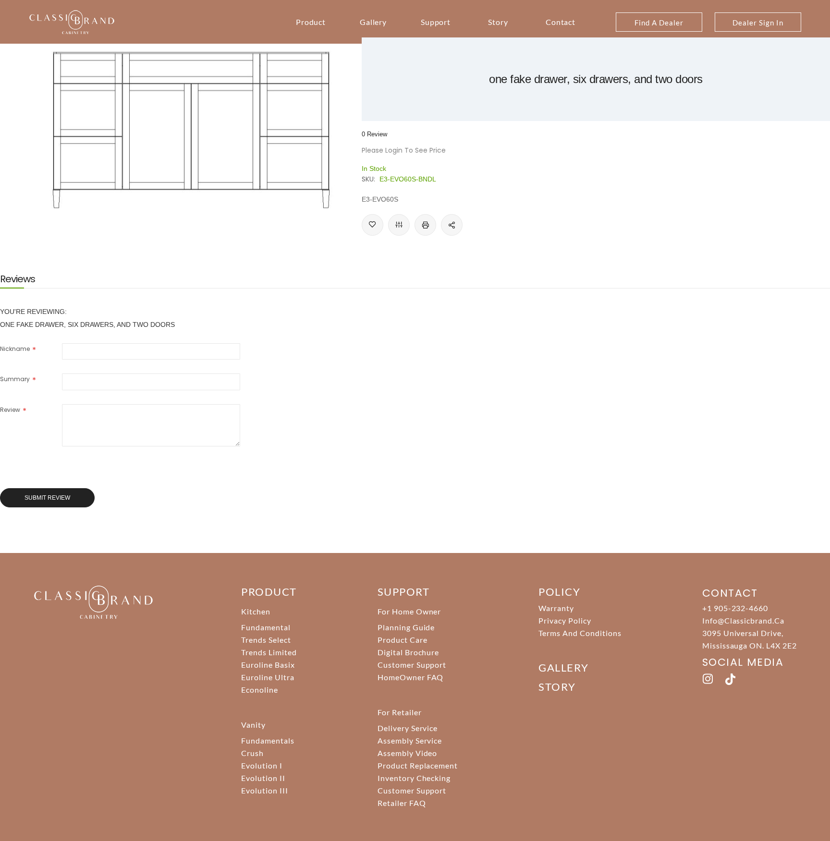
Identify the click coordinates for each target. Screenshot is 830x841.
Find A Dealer (659, 22)
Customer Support (412, 664)
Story (498, 21)
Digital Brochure (408, 652)
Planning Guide (406, 627)
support (403, 591)
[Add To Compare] (399, 225)
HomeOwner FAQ (410, 677)
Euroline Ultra (267, 677)
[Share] (452, 225)
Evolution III (264, 790)
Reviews (17, 279)
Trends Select (266, 639)
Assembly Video (407, 752)
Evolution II (263, 777)
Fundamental (266, 627)
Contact (561, 21)
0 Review (374, 134)
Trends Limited (268, 652)
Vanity (253, 724)
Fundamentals (267, 740)
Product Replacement (418, 765)
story (556, 686)
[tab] (17, 278)
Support (436, 21)
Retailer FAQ (402, 802)
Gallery (373, 21)
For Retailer (400, 712)
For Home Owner (409, 611)
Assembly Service (410, 740)
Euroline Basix (267, 664)
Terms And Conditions (579, 632)
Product (311, 21)
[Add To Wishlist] (372, 225)
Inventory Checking (414, 777)
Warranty (556, 608)
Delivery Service (408, 728)
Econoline (259, 689)
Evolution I (261, 765)
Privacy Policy (564, 620)
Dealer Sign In (757, 22)
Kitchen (255, 611)
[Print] (425, 225)
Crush (252, 752)
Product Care (402, 639)
